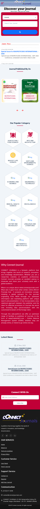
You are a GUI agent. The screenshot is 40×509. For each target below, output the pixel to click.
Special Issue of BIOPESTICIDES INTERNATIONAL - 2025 (20, 349)
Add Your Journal (6, 482)
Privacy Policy (5, 454)
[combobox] (20, 17)
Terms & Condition (7, 451)
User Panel (4, 463)
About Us (4, 448)
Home (3, 444)
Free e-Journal (5, 467)
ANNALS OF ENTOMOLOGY (30, 97)
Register (3, 479)
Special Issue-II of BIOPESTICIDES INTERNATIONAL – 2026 (20, 369)
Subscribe (20, 403)
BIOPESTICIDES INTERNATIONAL (10, 97)
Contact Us (4, 476)
